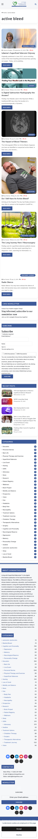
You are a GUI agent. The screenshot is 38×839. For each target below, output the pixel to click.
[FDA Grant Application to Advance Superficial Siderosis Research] (7, 393)
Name (3, 344)
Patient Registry (8, 481)
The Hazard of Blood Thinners (14, 141)
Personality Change (9, 541)
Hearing (5, 465)
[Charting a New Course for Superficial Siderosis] (7, 430)
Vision (5, 497)
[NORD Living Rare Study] (7, 402)
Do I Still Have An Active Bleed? (15, 198)
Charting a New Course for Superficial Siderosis (24, 429)
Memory (5, 538)
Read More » (7, 65)
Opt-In (4, 347)
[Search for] (36, 5)
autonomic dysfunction (10, 548)
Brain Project (7, 488)
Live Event (6, 462)
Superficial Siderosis (10, 459)
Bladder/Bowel (7, 557)
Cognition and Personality (11, 529)
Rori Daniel (6, 90)
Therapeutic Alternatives (11, 522)
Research (6, 478)
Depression (6, 535)
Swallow (5, 544)
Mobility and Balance (9, 491)
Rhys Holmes (6, 196)
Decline (19, 835)
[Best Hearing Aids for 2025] (7, 410)
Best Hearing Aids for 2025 (21, 408)
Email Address (6, 336)
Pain (4, 500)
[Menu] (2, 5)
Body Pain (6, 506)
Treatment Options (8, 513)
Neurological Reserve (10, 532)
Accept (19, 829)
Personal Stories (8, 449)
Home (5, 12)
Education (6, 446)
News (4, 475)
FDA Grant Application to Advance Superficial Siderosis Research (23, 391)
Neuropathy (7, 510)
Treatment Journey (9, 516)
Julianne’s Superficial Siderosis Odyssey (18, 53)
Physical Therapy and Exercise (13, 456)
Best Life (5, 453)
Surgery (5, 525)
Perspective (6, 494)
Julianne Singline (7, 50)
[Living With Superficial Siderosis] (19, 4)
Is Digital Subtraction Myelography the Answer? (18, 94)
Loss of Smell (7, 554)
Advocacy (6, 472)
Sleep (4, 551)
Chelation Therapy (9, 519)
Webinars (6, 484)
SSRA (4, 469)
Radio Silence (7, 282)
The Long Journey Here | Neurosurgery (18, 242)
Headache (6, 503)
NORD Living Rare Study (21, 399)
